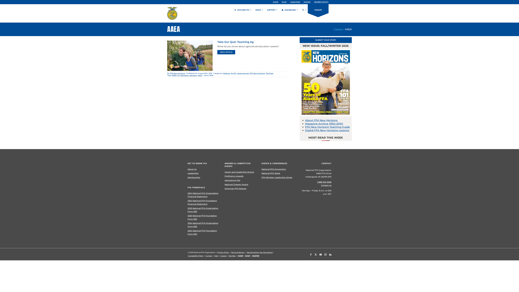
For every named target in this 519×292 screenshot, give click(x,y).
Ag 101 (233, 73)
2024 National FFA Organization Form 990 (203, 225)
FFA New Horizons (177, 73)
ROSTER (255, 256)
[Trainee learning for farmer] (190, 41)
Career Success (243, 73)
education (184, 75)
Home (338, 29)
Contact (209, 256)
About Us (192, 169)
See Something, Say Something (259, 252)
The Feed (269, 73)
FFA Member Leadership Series (277, 177)
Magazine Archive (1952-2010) (324, 123)
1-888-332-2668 (324, 182)
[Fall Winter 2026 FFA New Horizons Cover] (326, 50)
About (321, 120)
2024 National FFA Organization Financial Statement (203, 195)
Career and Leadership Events (239, 172)
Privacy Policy (223, 252)
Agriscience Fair (232, 180)
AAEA (174, 75)
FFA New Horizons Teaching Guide (327, 127)
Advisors (226, 73)
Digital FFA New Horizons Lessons (327, 130)
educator (193, 75)
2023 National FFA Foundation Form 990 (202, 217)
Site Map (232, 256)
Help (216, 256)
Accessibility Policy (195, 256)
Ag (178, 75)
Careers (223, 256)
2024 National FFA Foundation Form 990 (202, 232)
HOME (240, 256)
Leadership (193, 173)
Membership (194, 177)
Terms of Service (237, 252)
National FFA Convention (274, 169)
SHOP (247, 256)
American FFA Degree (235, 188)
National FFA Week (271, 173)
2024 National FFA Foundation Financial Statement (202, 202)
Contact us (326, 185)
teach (200, 75)
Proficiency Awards (234, 176)
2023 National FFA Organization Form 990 (203, 210)
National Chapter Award (236, 184)
